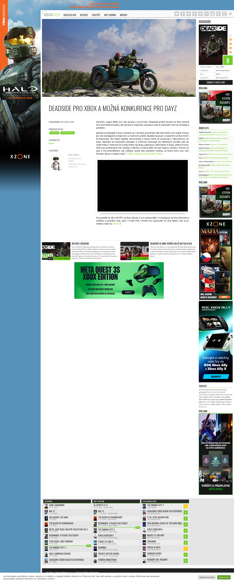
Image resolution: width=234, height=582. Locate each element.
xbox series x (216, 404)
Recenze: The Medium (219, 144)
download (213, 389)
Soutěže (96, 15)
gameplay (203, 392)
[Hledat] (230, 14)
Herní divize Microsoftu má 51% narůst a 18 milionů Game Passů (215, 176)
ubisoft (211, 397)
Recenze (84, 15)
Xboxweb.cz (52, 14)
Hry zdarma (110, 15)
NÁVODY (123, 15)
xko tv (204, 406)
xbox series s (226, 402)
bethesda (202, 389)
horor (209, 392)
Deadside (54, 133)
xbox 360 (202, 399)
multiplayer (203, 394)
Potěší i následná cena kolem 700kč (144, 153)
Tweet (51, 143)
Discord (117, 223)
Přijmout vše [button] (224, 577)
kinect (214, 392)
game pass (222, 389)
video (223, 397)
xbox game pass (213, 399)
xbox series (216, 402)
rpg (231, 394)
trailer (205, 397)
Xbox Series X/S (222, 77)
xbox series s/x (205, 404)
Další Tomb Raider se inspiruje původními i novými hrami (214, 133)
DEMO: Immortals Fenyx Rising (220, 154)
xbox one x (206, 402)
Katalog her (70, 15)
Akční (218, 74)
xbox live (223, 399)
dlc (208, 389)
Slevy (201, 397)
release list (219, 394)
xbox (228, 397)
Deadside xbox (68, 133)
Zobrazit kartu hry (215, 82)
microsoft (221, 392)
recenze (211, 394)
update (217, 397)
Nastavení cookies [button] (207, 577)
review (226, 394)
